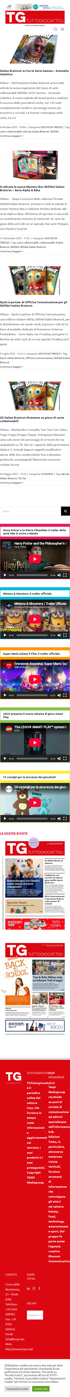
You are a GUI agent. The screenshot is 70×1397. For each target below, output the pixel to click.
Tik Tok (22, 478)
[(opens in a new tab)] (35, 940)
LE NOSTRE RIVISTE (14, 833)
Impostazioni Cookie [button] (17, 1388)
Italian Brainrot (40, 131)
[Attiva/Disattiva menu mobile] (63, 29)
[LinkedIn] (28, 1288)
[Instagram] (33, 1288)
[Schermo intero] (65, 575)
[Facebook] (39, 1288)
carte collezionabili (11, 131)
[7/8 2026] (35, 838)
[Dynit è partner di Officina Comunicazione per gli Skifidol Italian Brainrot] (35, 280)
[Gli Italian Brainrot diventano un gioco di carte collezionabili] (35, 396)
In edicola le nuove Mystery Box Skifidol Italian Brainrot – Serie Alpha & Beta (32, 188)
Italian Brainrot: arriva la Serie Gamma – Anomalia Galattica (34, 72)
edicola (27, 131)
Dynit (3, 357)
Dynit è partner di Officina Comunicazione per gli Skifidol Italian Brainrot (33, 303)
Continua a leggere (11, 135)
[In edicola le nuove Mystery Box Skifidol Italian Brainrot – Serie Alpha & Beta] (35, 165)
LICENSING (47, 473)
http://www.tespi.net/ (19, 1349)
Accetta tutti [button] (40, 1388)
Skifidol (54, 131)
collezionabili (47, 242)
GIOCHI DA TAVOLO (52, 127)
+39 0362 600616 (10, 1324)
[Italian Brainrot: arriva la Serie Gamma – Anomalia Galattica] (35, 49)
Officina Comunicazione (39, 357)
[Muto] (59, 575)
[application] (35, 559)
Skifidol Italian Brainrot (33, 246)
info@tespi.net (14, 1339)
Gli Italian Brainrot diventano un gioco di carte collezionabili (32, 419)
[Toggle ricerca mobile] (55, 29)
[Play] (5, 575)
